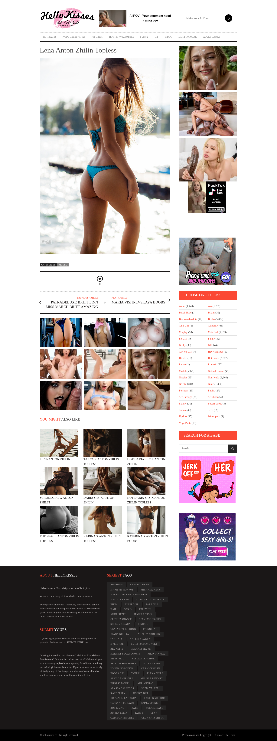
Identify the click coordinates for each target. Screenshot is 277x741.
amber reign (119, 713)
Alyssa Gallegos (122, 688)
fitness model (120, 683)
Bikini (211, 312)
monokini (149, 629)
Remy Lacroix (143, 614)
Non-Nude (213, 377)
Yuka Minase (154, 708)
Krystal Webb (139, 584)
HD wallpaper (215, 351)
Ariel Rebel (118, 614)
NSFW (182, 384)
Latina (182, 364)
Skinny (183, 403)
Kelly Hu (145, 609)
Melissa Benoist (152, 678)
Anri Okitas (145, 683)
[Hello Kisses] (69, 18)
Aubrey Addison (149, 634)
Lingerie (212, 364)
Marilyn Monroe (122, 589)
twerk (135, 673)
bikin (114, 604)
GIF (156, 36)
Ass (210, 306)
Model (63, 265)
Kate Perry (117, 693)
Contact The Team (225, 735)
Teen (210, 410)
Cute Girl (213, 332)
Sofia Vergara (120, 624)
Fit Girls (97, 36)
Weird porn (214, 416)
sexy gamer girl (121, 678)
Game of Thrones (122, 717)
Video (168, 36)
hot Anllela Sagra (123, 698)
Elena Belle (155, 673)
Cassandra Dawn (122, 703)
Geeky (182, 345)
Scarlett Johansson (150, 599)
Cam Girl (184, 325)
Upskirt (183, 416)
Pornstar (183, 390)
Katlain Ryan (119, 599)
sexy (154, 713)
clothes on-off (121, 619)
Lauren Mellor (154, 698)
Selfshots (213, 397)
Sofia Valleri (150, 688)
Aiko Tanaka (156, 653)
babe (135, 708)
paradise (152, 604)
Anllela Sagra (140, 639)
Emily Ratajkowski (144, 644)
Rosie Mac (117, 708)
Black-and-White (188, 319)
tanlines (116, 639)
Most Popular (187, 36)
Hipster (183, 358)
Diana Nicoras (120, 634)
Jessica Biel (141, 693)
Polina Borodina (122, 668)
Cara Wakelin (150, 668)
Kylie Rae (117, 644)
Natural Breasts (216, 371)
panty (139, 713)
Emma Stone (149, 703)
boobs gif (117, 673)
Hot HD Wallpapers (121, 36)
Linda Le (143, 624)
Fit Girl (183, 338)
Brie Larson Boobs (123, 663)
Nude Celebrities (74, 36)
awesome (116, 584)
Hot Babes (49, 36)
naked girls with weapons (128, 594)
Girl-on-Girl (185, 351)
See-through (185, 397)
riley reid (117, 658)
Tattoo (182, 410)
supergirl (132, 604)
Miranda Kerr (150, 589)
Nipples (183, 377)
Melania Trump (141, 649)
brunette (116, 649)
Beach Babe (185, 312)
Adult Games (211, 36)
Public (211, 390)
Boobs (211, 319)
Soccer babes (215, 403)
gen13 (128, 609)
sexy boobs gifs (150, 619)
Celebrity (213, 325)
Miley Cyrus (151, 663)
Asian (182, 306)
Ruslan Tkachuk (143, 658)
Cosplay (183, 332)
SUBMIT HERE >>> (77, 642)
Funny (144, 36)
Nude (211, 384)
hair (113, 609)
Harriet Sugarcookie (125, 653)
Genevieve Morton (123, 629)
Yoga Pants (185, 423)
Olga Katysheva (153, 717)
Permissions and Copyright (196, 735)
